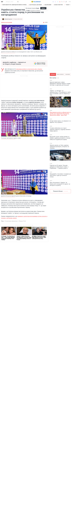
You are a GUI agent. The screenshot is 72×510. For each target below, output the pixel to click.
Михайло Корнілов (8, 19)
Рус (70, 1)
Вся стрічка (53, 77)
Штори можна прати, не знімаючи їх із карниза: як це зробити (60, 121)
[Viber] (55, 1)
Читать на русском (6, 22)
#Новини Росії (22, 221)
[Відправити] (17, 2)
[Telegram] (58, 2)
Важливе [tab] (68, 74)
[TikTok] (66, 2)
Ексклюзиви (48, 4)
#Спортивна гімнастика (11, 221)
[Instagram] (64, 2)
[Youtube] (60, 2)
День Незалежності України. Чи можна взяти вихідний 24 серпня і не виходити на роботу (60, 184)
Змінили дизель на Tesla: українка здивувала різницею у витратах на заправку (59, 147)
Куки (37, 8)
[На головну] (36, 1)
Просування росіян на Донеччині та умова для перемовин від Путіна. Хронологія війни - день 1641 (60, 114)
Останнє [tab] (53, 74)
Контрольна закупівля (35, 4)
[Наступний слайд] (70, 4)
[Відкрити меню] (2, 1)
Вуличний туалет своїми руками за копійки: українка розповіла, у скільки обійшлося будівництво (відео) (60, 138)
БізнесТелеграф (58, 4)
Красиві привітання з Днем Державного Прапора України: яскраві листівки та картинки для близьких (60, 84)
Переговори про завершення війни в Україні (14, 4)
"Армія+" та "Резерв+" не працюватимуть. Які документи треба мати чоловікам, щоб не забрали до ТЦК (60, 93)
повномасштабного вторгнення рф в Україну (29, 69)
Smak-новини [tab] (60, 74)
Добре (43, 8)
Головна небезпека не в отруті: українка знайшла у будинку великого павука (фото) (60, 129)
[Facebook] (53, 2)
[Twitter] (62, 2)
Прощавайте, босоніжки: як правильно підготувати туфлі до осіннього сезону (60, 175)
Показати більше (58, 191)
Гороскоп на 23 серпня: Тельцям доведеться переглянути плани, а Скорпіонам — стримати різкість (59, 167)
